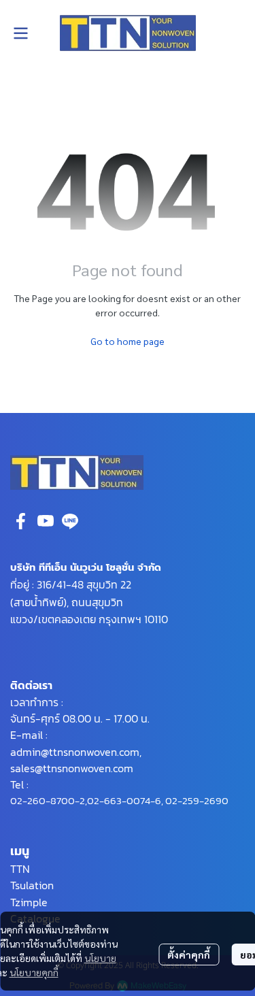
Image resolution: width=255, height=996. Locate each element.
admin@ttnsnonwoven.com (74, 752)
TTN (20, 869)
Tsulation (32, 885)
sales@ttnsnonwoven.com (71, 768)
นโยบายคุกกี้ (34, 972)
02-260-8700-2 (47, 800)
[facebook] (21, 521)
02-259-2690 (196, 800)
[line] (70, 521)
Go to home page (127, 341)
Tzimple (29, 902)
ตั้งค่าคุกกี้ (188, 954)
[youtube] (45, 521)
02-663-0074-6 (124, 800)
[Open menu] (20, 33)
